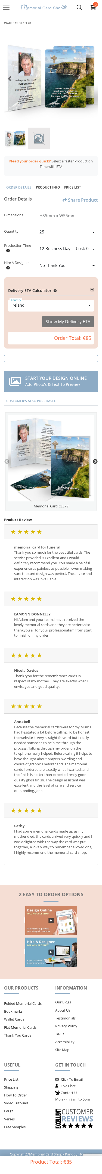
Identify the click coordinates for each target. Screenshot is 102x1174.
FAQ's (8, 1110)
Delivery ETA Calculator (29, 290)
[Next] (92, 78)
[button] (54, 290)
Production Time (17, 245)
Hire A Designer (16, 262)
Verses (9, 1119)
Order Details (19, 187)
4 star (32, 532)
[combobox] (67, 233)
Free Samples (15, 1126)
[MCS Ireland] (44, 7)
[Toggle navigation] (8, 7)
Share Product (83, 200)
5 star (39, 532)
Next (95, 461)
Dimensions (13, 214)
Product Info (48, 187)
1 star (13, 532)
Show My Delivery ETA (68, 322)
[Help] (7, 250)
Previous (7, 461)
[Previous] (9, 78)
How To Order (15, 1095)
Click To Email (72, 1079)
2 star (19, 532)
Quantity (11, 231)
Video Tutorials (16, 1103)
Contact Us (69, 1092)
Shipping (11, 1087)
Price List (72, 187)
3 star (26, 532)
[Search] (79, 7)
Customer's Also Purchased (31, 401)
